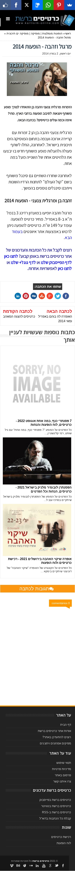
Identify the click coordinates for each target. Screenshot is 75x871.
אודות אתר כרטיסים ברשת (54, 731)
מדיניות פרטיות (61, 769)
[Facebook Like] (5, 5)
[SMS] (37, 5)
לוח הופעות (64, 843)
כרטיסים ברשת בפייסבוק (55, 799)
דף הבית (65, 724)
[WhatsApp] (48, 5)
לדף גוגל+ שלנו (23, 262)
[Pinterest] (59, 5)
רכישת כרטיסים (61, 837)
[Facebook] (16, 5)
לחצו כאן (65, 268)
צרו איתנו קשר (62, 781)
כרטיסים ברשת (40, 861)
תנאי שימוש (63, 762)
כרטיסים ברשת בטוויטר (56, 806)
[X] (26, 5)
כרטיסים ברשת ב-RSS (56, 812)
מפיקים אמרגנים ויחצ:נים (55, 743)
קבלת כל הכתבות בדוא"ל (55, 818)
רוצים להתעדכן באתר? (56, 737)
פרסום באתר (63, 775)
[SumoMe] (69, 5)
